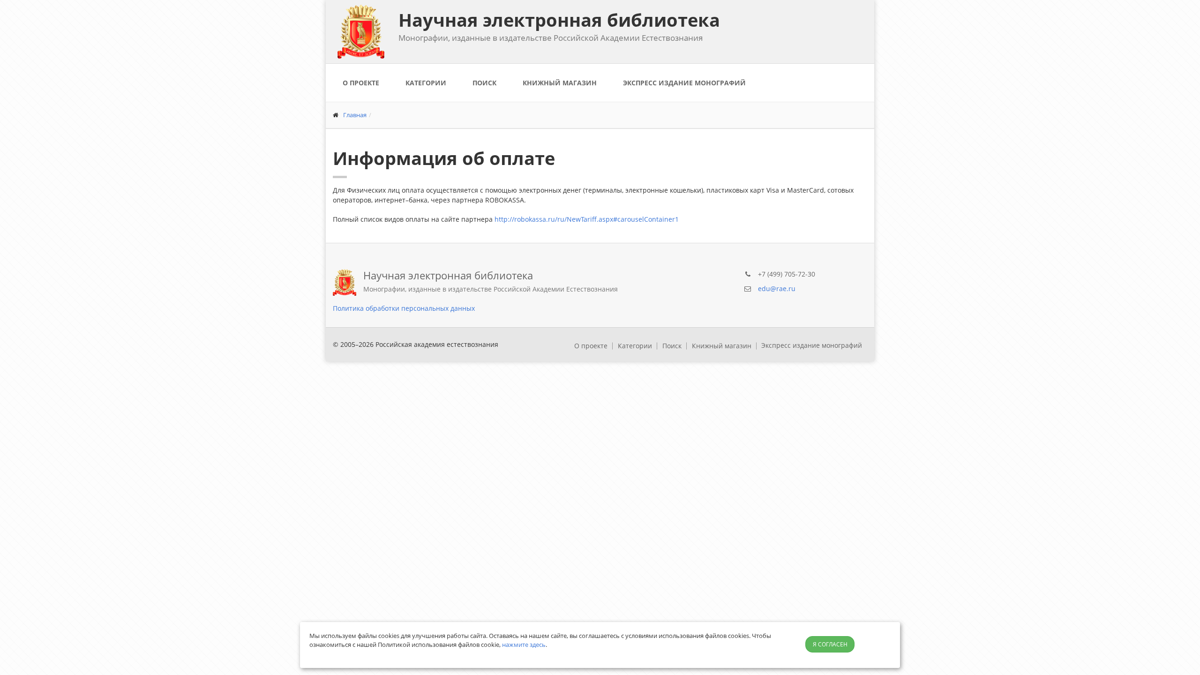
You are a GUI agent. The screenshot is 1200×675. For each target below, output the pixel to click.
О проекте (361, 82)
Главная (355, 115)
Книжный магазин (560, 82)
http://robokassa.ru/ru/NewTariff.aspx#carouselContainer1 (587, 219)
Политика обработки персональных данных (404, 308)
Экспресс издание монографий (684, 82)
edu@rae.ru (776, 288)
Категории (425, 82)
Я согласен (830, 644)
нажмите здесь (524, 644)
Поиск (484, 82)
